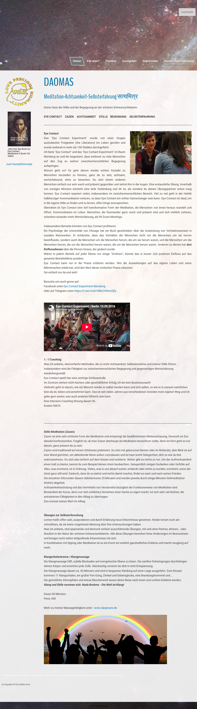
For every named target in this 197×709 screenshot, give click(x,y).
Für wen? (93, 61)
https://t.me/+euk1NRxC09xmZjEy (95, 290)
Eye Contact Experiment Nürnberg (84, 286)
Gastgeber (129, 61)
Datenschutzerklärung (179, 61)
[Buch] (19, 145)
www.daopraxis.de (105, 607)
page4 (100, 706)
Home (77, 61)
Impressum (150, 61)
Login (106, 706)
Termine (111, 61)
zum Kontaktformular (19, 164)
